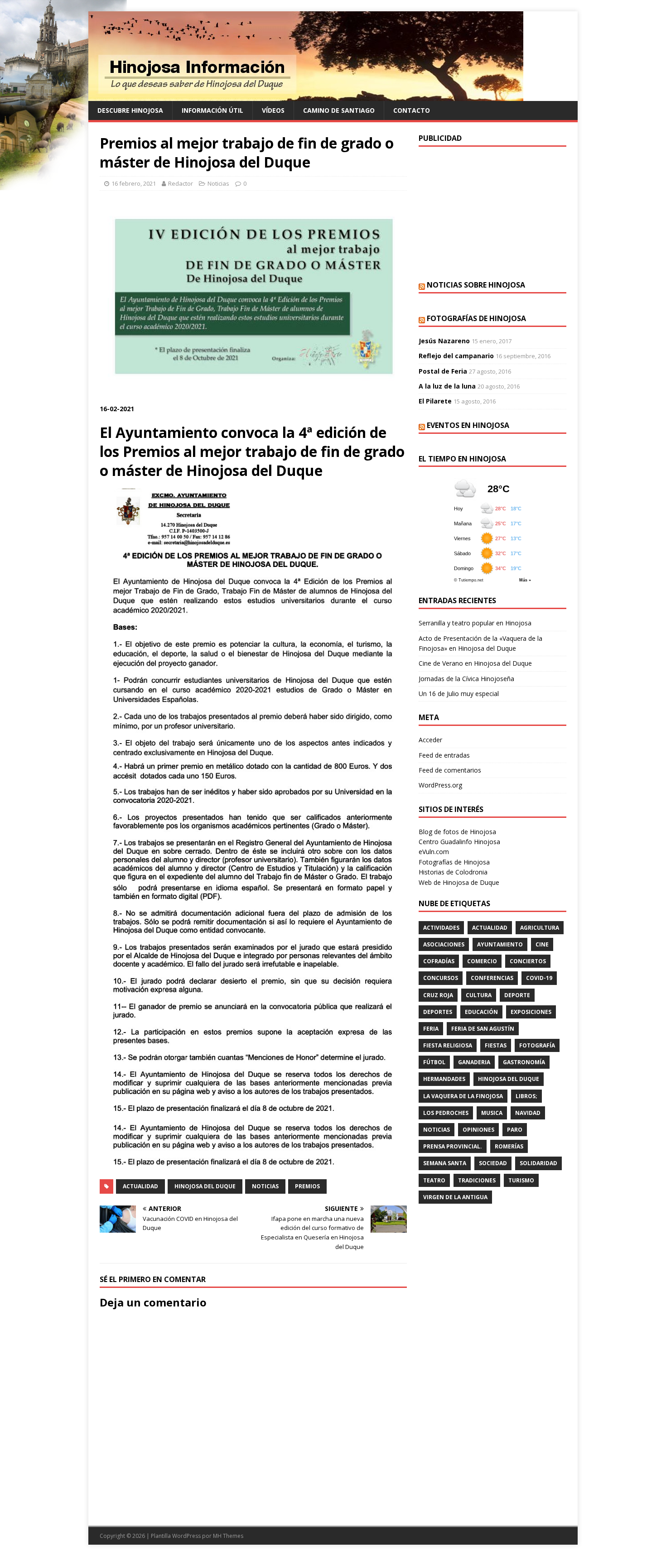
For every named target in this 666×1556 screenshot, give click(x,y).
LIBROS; (526, 1096)
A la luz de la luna (447, 386)
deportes (437, 1012)
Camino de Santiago (339, 110)
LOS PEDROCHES (445, 1113)
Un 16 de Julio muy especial (459, 693)
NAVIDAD (528, 1113)
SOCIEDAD (493, 1163)
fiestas (496, 1045)
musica (491, 1113)
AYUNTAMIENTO (500, 944)
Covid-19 (539, 978)
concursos (440, 978)
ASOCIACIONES (443, 944)
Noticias (218, 183)
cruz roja (438, 995)
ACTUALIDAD (140, 1186)
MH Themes (228, 1536)
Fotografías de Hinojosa (476, 318)
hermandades (444, 1079)
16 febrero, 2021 (133, 183)
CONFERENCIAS (492, 978)
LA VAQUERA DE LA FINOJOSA (463, 1096)
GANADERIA (474, 1062)
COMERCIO (482, 961)
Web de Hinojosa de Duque (459, 882)
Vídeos (273, 110)
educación (481, 1012)
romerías (509, 1146)
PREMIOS (307, 1186)
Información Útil (212, 110)
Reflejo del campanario (456, 355)
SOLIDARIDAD (538, 1163)
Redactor (180, 183)
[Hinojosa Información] (305, 95)
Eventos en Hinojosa (468, 425)
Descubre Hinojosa (130, 110)
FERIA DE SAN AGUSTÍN (482, 1029)
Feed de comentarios (450, 770)
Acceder (430, 739)
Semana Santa (444, 1163)
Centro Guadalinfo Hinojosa (459, 841)
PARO (514, 1129)
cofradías (438, 961)
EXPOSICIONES (531, 1012)
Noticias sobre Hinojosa (476, 285)
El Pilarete (435, 401)
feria (431, 1029)
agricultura (539, 928)
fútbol (434, 1062)
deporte (517, 995)
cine (542, 944)
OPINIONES (478, 1129)
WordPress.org (440, 785)
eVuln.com (434, 851)
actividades (441, 928)
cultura (479, 995)
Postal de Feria (443, 371)
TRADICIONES (477, 1180)
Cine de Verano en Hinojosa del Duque (475, 663)
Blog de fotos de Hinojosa (457, 831)
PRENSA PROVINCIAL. (452, 1146)
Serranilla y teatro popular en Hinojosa (475, 623)
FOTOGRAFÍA (537, 1045)
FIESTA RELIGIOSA (447, 1045)
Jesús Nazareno (444, 340)
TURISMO (521, 1180)
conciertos (528, 961)
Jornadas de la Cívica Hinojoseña (466, 678)
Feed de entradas (444, 755)
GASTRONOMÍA (524, 1062)
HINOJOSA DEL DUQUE (205, 1186)
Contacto (411, 110)
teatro (434, 1180)
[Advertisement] (492, 212)
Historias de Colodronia (453, 872)
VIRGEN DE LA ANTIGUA (455, 1197)
